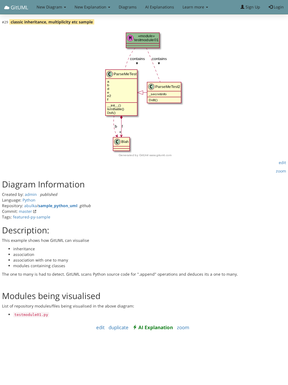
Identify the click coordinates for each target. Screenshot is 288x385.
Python (28, 200)
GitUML (18, 7)
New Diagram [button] (50, 7)
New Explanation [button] (91, 7)
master (25, 211)
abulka (30, 205)
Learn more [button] (194, 7)
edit (282, 162)
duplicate (119, 327)
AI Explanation (155, 327)
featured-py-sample (31, 217)
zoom (281, 171)
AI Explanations (159, 7)
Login (278, 7)
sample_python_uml (57, 205)
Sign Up (252, 7)
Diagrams (128, 7)
